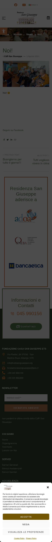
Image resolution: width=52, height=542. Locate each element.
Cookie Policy (19, 538)
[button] (47, 487)
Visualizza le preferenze (26, 531)
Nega (26, 524)
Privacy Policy (31, 538)
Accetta (26, 516)
